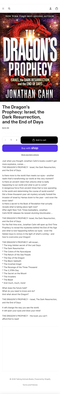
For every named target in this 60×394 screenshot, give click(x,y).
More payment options (30, 155)
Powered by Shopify (43, 379)
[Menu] (3, 8)
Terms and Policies (30, 385)
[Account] (50, 8)
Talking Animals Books (25, 379)
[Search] (9, 8)
